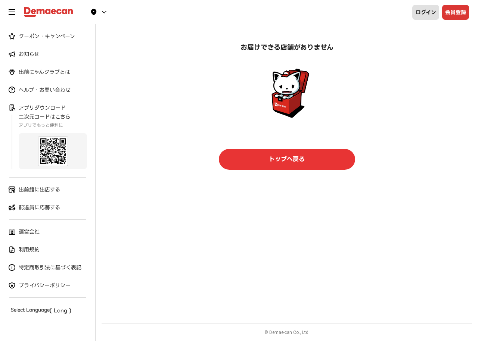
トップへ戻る (287, 159)
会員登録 (455, 12)
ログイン (426, 12)
